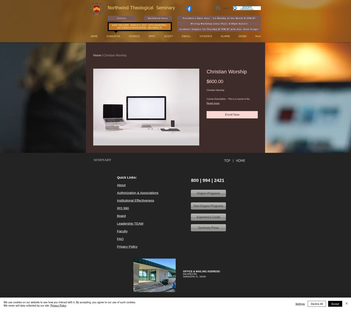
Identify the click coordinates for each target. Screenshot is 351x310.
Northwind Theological (132, 8)
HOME (240, 161)
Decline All (317, 304)
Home (97, 55)
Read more (213, 103)
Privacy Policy (58, 305)
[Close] (346, 303)
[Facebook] (189, 8)
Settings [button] (300, 304)
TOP (228, 161)
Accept (335, 304)
